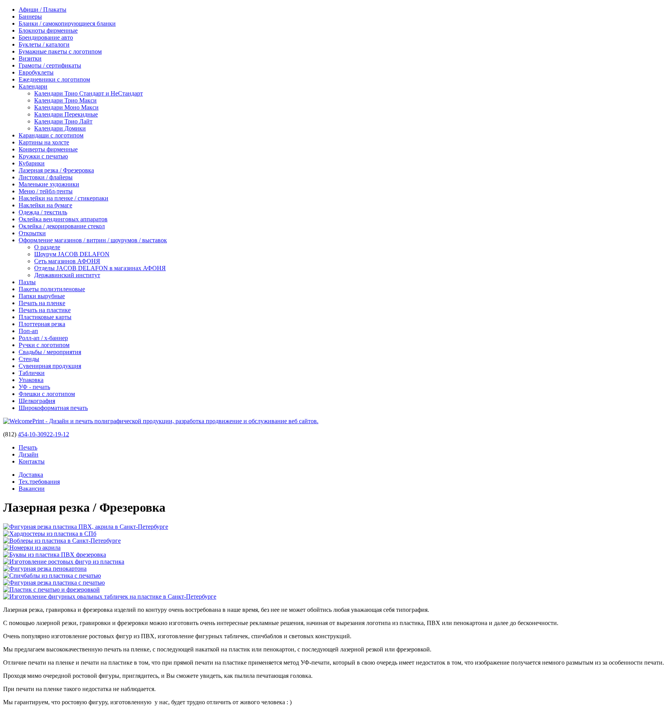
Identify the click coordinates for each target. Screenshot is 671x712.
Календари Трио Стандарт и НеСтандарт (88, 93)
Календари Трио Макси (65, 100)
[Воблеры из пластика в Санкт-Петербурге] (62, 540)
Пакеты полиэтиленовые (52, 289)
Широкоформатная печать (53, 408)
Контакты (32, 461)
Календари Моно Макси (66, 107)
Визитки (30, 58)
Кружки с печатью (43, 156)
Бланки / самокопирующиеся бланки (67, 23)
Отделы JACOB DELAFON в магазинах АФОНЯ (100, 268)
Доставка (31, 474)
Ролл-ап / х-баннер (43, 338)
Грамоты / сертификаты (50, 65)
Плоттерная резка (42, 324)
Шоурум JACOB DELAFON (72, 254)
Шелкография (37, 401)
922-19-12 (56, 434)
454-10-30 (30, 434)
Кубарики (32, 163)
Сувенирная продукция (50, 366)
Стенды (29, 359)
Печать (28, 447)
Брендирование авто (46, 37)
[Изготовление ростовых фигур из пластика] (63, 561)
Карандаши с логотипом (51, 135)
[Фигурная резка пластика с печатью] (54, 582)
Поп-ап (28, 331)
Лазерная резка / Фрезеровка (56, 170)
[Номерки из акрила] (32, 547)
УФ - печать (34, 387)
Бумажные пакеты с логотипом (60, 51)
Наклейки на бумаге (45, 205)
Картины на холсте (44, 142)
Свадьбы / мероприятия (50, 352)
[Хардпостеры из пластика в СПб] (49, 533)
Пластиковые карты (45, 317)
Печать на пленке (42, 303)
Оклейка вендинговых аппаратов (63, 219)
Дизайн (28, 454)
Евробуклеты (36, 72)
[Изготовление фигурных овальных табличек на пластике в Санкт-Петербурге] (109, 596)
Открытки (32, 233)
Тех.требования (39, 481)
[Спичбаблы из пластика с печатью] (52, 575)
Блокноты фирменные (48, 30)
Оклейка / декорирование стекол (62, 226)
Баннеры (30, 16)
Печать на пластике (45, 310)
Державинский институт (67, 275)
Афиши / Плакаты (42, 9)
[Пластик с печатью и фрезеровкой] (51, 589)
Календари (33, 86)
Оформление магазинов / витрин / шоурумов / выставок (93, 240)
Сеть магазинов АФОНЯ (67, 261)
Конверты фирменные (48, 149)
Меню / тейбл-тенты (46, 191)
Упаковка (31, 380)
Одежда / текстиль (43, 212)
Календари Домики (60, 128)
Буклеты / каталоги (44, 44)
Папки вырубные (42, 296)
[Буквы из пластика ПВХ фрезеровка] (54, 554)
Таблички (32, 373)
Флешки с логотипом (47, 394)
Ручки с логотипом (44, 345)
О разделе (47, 247)
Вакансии (32, 488)
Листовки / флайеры (46, 177)
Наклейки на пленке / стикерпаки (63, 198)
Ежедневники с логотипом (54, 79)
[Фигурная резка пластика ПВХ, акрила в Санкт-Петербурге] (85, 526)
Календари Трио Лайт (63, 121)
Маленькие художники (49, 184)
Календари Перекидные (66, 114)
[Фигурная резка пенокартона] (45, 568)
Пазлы (27, 282)
